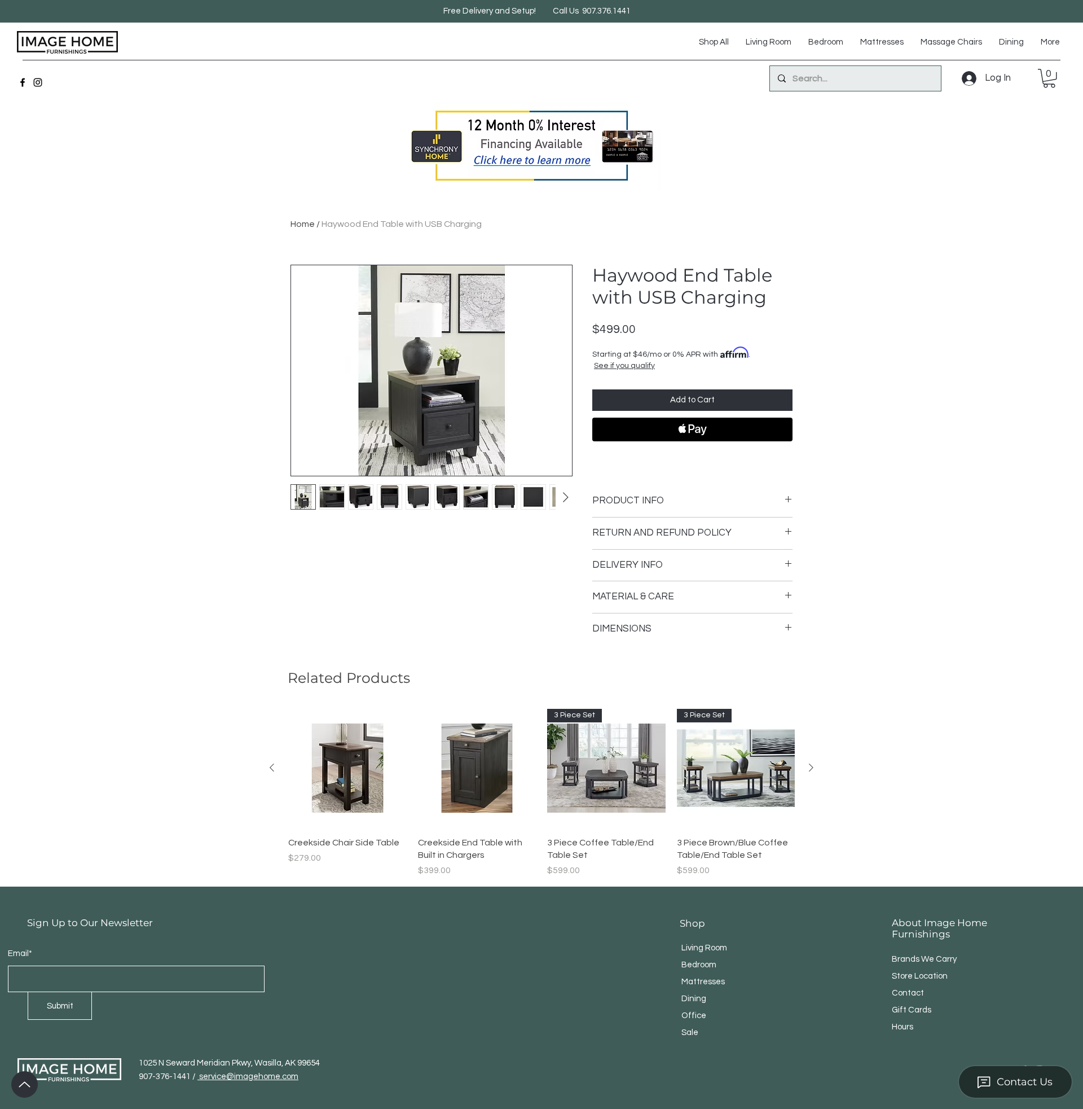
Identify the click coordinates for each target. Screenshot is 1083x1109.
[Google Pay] (692, 460)
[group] (541, 793)
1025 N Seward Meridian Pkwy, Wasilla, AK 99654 (229, 1063)
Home (302, 224)
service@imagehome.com (247, 1076)
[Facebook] (22, 82)
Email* (20, 953)
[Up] (24, 1084)
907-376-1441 (165, 1076)
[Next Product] (811, 767)
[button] (1049, 78)
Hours (902, 1027)
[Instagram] (37, 82)
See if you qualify (624, 366)
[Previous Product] (272, 767)
